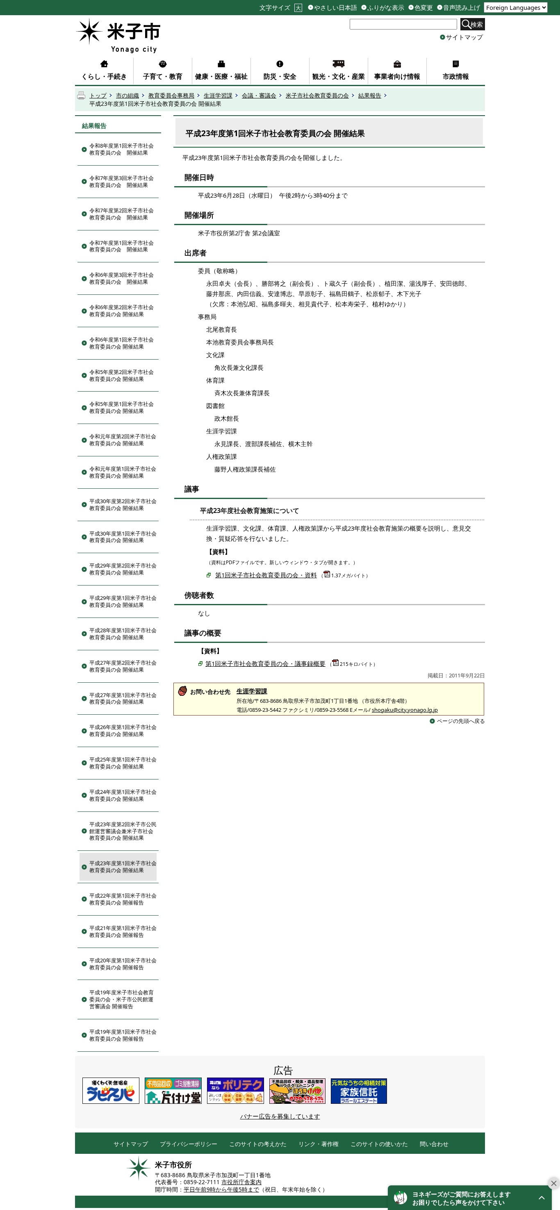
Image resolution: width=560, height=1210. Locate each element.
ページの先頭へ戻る (461, 721)
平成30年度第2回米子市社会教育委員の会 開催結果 (123, 504)
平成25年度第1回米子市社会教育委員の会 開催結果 (123, 763)
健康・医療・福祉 (221, 76)
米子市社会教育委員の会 (317, 95)
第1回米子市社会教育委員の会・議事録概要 (265, 663)
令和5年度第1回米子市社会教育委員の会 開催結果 (121, 407)
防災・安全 (280, 76)
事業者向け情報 (397, 76)
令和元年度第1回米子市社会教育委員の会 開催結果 (122, 472)
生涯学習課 (218, 95)
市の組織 (127, 95)
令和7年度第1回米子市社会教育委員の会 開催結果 (121, 246)
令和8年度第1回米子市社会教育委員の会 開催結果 (121, 149)
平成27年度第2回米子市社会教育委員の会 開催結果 (123, 666)
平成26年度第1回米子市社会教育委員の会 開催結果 (123, 730)
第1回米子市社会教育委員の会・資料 (266, 575)
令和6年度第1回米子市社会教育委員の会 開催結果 (121, 343)
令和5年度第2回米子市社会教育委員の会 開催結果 (121, 375)
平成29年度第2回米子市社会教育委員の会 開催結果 (123, 569)
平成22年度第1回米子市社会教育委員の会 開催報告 (123, 899)
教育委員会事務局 (171, 95)
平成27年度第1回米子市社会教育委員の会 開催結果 (123, 698)
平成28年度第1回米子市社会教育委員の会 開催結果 (123, 634)
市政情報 (456, 76)
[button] (470, 1197)
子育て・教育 (162, 76)
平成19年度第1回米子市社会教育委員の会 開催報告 (123, 1035)
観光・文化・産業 (338, 76)
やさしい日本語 (335, 7)
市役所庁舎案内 (241, 1182)
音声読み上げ (461, 7)
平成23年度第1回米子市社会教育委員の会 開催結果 (123, 866)
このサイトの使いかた (379, 1144)
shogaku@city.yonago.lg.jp (405, 709)
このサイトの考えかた (258, 1144)
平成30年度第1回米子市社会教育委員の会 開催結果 (123, 537)
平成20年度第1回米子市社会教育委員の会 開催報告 (123, 964)
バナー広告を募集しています (280, 1116)
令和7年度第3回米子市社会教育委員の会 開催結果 (121, 181)
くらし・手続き (104, 76)
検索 (477, 24)
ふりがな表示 (385, 7)
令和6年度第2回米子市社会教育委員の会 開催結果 (121, 310)
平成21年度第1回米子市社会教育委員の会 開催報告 (123, 931)
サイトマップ (464, 37)
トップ (98, 95)
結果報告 (369, 95)
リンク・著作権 (318, 1144)
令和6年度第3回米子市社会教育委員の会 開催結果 (121, 278)
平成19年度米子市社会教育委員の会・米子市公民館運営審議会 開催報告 (121, 999)
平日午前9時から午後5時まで (221, 1189)
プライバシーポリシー (188, 1144)
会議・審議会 (259, 95)
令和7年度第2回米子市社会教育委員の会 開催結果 (121, 214)
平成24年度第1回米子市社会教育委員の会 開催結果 (123, 795)
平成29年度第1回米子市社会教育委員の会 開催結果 (123, 601)
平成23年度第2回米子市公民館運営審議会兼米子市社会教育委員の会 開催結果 (123, 831)
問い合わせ (434, 1144)
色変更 (423, 7)
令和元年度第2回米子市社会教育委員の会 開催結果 (122, 440)
